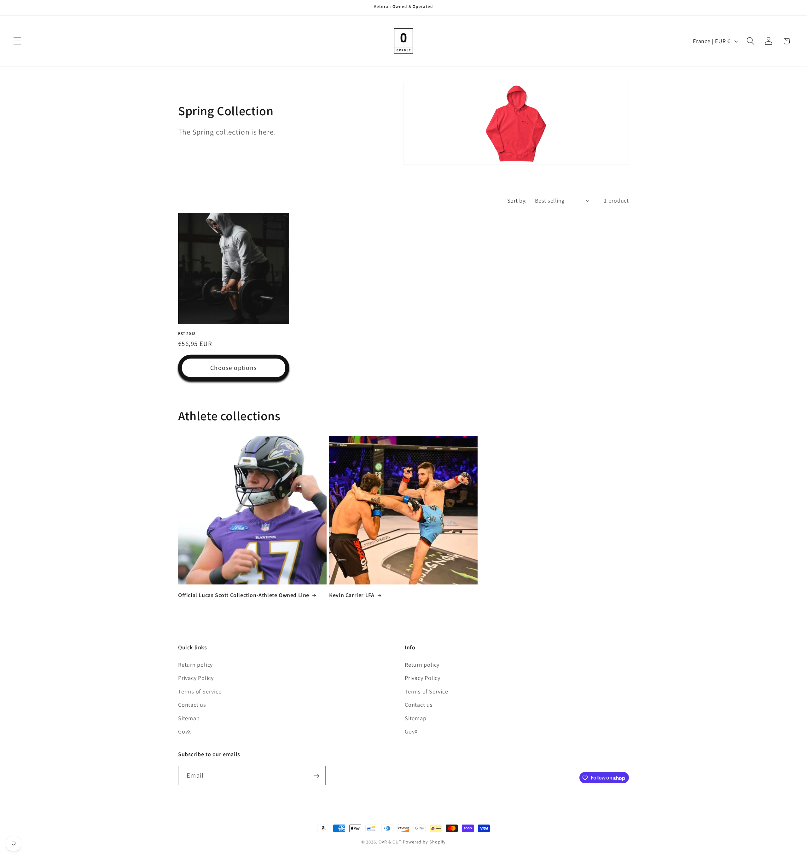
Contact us (192, 704)
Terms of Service (199, 691)
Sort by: (517, 200)
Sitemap (189, 718)
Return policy (195, 664)
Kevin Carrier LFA (351, 595)
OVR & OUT (390, 842)
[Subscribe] (316, 775)
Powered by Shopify (424, 842)
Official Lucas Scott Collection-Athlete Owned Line (243, 595)
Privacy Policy (196, 678)
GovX (184, 731)
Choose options (233, 368)
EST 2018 (187, 333)
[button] (17, 41)
